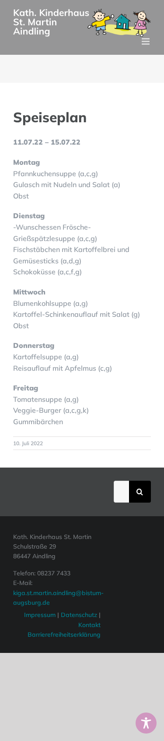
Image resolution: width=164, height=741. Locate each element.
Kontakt (89, 625)
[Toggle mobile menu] (146, 41)
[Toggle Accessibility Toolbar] (146, 723)
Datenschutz (80, 615)
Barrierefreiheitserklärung (64, 634)
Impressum (40, 615)
